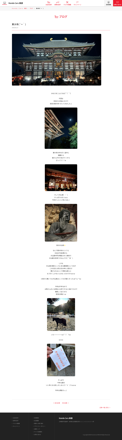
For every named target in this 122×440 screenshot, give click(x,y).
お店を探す (49, 4)
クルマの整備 (67, 4)
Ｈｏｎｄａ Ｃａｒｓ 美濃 (19, 8)
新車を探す (58, 4)
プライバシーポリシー (39, 426)
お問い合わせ (117, 4)
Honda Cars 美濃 (15, 3)
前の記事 (57, 403)
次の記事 (64, 403)
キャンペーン (77, 4)
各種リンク (37, 429)
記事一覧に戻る (104, 407)
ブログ (31, 8)
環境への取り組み (38, 423)
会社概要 (36, 420)
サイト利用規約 (38, 431)
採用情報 (108, 4)
